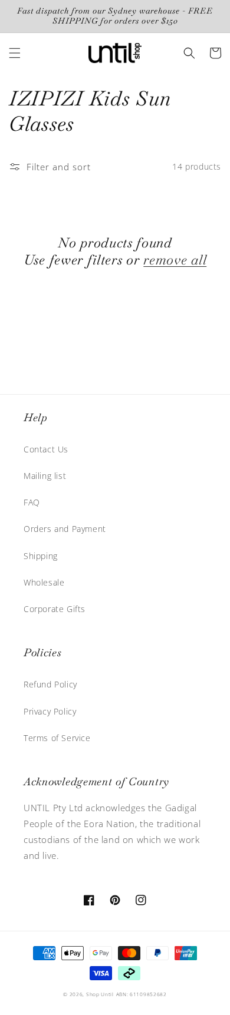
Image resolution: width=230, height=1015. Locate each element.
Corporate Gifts (55, 608)
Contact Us (46, 449)
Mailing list (45, 475)
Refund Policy (50, 684)
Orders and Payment (65, 528)
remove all (174, 260)
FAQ (32, 502)
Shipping (41, 555)
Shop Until (100, 994)
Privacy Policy (50, 711)
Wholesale (44, 582)
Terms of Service (57, 737)
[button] (15, 53)
